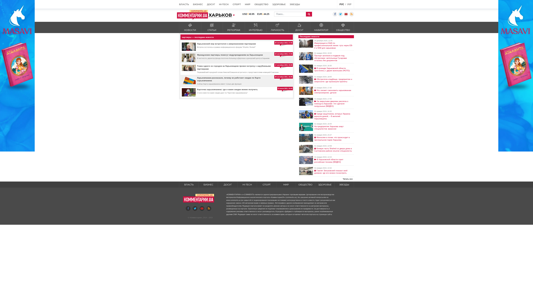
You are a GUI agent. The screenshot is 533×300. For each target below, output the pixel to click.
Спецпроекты (325, 4)
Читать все (348, 179)
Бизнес (208, 184)
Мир (286, 184)
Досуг (228, 184)
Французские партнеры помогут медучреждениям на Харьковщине (230, 55)
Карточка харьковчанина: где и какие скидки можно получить (227, 89)
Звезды (344, 184)
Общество (305, 184)
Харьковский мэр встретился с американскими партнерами (226, 44)
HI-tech (247, 184)
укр (349, 4)
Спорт (267, 184)
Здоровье (325, 184)
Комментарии (195, 218)
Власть (189, 184)
